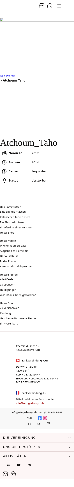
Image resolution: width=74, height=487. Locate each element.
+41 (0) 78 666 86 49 (51, 412)
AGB (29, 417)
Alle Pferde (7, 76)
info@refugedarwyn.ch (30, 403)
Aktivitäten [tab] (15, 456)
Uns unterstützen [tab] (21, 447)
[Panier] (41, 5)
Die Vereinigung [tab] (19, 437)
